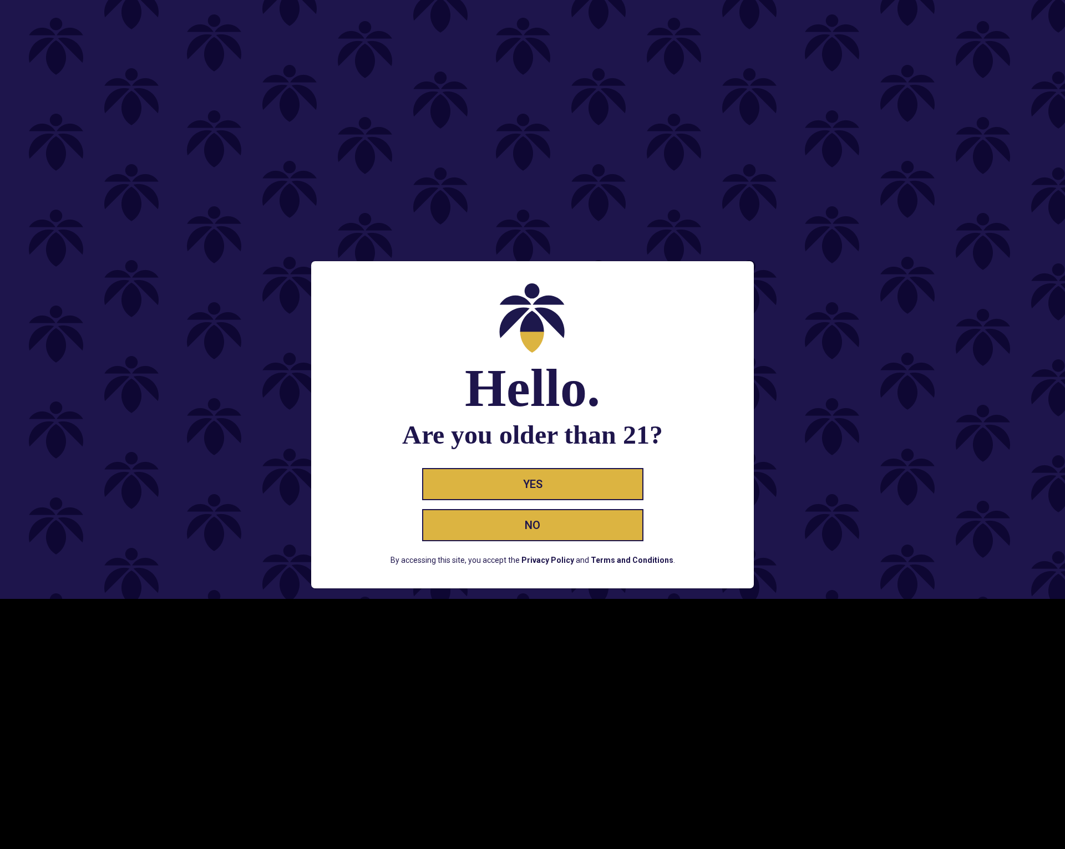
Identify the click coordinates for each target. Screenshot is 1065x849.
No (532, 525)
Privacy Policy (547, 560)
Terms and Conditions (632, 560)
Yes (532, 484)
